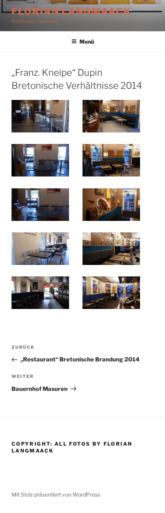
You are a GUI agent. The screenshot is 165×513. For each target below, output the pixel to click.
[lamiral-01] (40, 116)
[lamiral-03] (40, 160)
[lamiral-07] (40, 248)
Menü (86, 41)
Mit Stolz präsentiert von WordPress (56, 494)
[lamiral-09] (40, 292)
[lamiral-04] (111, 160)
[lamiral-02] (111, 116)
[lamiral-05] (40, 204)
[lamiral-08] (111, 248)
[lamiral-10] (111, 292)
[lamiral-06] (111, 204)
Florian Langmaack (71, 11)
